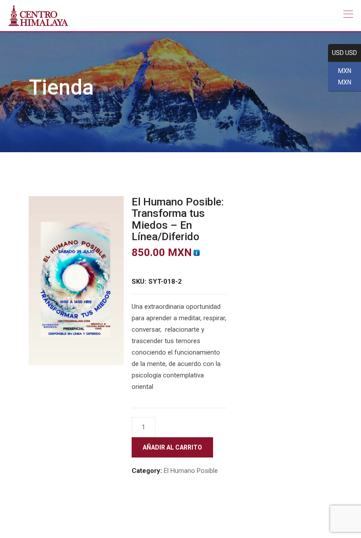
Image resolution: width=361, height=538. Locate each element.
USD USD (342, 53)
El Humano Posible (191, 471)
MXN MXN (339, 77)
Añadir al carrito (172, 447)
